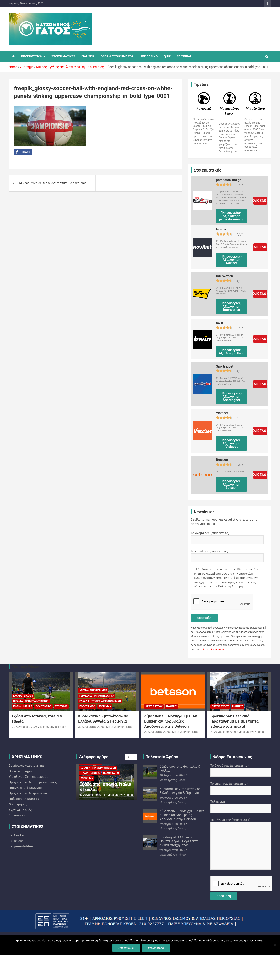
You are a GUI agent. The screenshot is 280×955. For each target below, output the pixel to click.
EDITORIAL (184, 56)
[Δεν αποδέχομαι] (275, 945)
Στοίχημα (61, 706)
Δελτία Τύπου (153, 706)
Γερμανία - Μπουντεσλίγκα (96, 695)
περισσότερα (156, 947)
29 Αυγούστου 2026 (157, 731)
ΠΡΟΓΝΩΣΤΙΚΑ (31, 56)
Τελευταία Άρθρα (162, 756)
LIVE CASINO (149, 56)
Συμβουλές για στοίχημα (26, 765)
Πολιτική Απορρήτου (212, 649)
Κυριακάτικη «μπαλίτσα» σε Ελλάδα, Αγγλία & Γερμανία (103, 719)
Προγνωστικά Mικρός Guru (28, 793)
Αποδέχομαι (126, 947)
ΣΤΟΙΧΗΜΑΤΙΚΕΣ (63, 56)
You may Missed (27, 666)
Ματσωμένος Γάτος (53, 726)
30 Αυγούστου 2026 (25, 726)
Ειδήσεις (171, 706)
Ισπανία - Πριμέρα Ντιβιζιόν (30, 701)
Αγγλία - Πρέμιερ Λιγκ (93, 690)
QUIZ (167, 56)
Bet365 (18, 841)
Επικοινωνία (17, 815)
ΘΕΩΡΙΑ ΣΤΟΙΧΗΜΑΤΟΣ (117, 56)
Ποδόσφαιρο (43, 706)
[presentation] (128, 757)
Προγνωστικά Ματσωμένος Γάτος (33, 782)
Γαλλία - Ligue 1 (23, 695)
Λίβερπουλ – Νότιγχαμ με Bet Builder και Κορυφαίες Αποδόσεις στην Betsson (170, 721)
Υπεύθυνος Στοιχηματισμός (28, 777)
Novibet (19, 835)
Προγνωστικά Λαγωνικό (26, 788)
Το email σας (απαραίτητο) (209, 551)
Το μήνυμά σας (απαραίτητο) (230, 820)
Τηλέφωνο (217, 802)
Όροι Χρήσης (18, 804)
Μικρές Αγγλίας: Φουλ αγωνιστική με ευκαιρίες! (53, 183)
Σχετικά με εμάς (20, 810)
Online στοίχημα (20, 771)
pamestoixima (23, 846)
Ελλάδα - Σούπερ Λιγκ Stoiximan (100, 701)
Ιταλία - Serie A (22, 706)
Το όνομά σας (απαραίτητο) (210, 533)
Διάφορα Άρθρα (93, 756)
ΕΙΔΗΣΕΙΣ (87, 56)
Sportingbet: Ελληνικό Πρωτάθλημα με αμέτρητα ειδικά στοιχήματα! (234, 721)
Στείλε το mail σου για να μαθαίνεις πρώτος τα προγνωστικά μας (224, 522)
